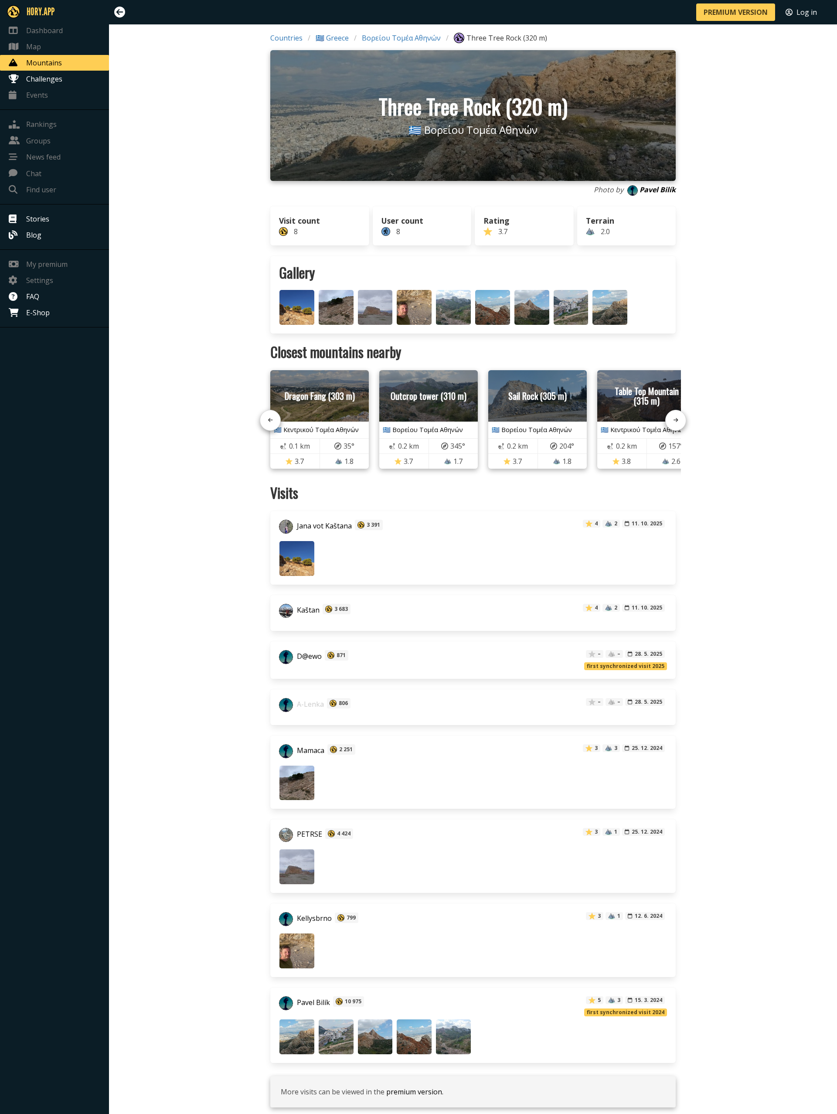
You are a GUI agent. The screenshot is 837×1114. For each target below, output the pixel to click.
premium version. (414, 1092)
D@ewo (308, 656)
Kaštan (307, 610)
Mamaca (309, 750)
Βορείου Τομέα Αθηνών (401, 38)
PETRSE (308, 834)
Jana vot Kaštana (323, 526)
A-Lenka (309, 704)
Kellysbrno (313, 918)
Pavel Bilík (658, 189)
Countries (286, 38)
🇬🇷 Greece (332, 38)
